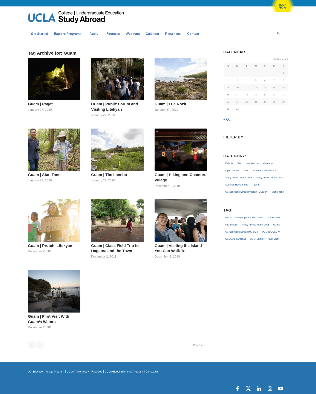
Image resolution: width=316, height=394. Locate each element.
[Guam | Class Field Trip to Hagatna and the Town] (117, 220)
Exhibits (229, 163)
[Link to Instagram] (270, 388)
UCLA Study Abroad (235, 239)
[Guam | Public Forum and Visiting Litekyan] (117, 79)
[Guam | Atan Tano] (54, 150)
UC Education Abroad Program (46, 371)
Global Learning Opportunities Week (244, 217)
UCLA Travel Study (78, 371)
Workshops (278, 191)
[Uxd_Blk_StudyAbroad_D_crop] (87, 17)
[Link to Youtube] (280, 388)
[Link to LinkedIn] (259, 388)
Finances (96, 371)
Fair (240, 163)
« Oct (227, 119)
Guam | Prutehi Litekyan (50, 246)
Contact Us (152, 371)
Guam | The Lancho (109, 175)
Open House (232, 170)
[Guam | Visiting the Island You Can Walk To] (181, 220)
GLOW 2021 (273, 217)
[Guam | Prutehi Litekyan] (54, 220)
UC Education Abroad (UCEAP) (241, 231)
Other (246, 170)
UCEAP (277, 224)
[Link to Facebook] (237, 388)
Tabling (255, 184)
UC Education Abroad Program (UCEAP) (246, 191)
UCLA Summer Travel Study (264, 239)
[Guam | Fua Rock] (181, 79)
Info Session (252, 163)
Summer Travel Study (236, 184)
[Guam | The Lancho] (117, 150)
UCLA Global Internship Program (124, 371)
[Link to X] (248, 388)
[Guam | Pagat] (54, 79)
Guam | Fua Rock (170, 104)
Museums (268, 163)
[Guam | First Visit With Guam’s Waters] (54, 291)
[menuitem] (39, 33)
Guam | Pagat (40, 104)
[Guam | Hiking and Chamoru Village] (181, 150)
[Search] (278, 33)
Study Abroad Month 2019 (269, 177)
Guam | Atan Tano (44, 175)
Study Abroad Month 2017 (266, 170)
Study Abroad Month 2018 (238, 177)
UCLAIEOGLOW (271, 231)
